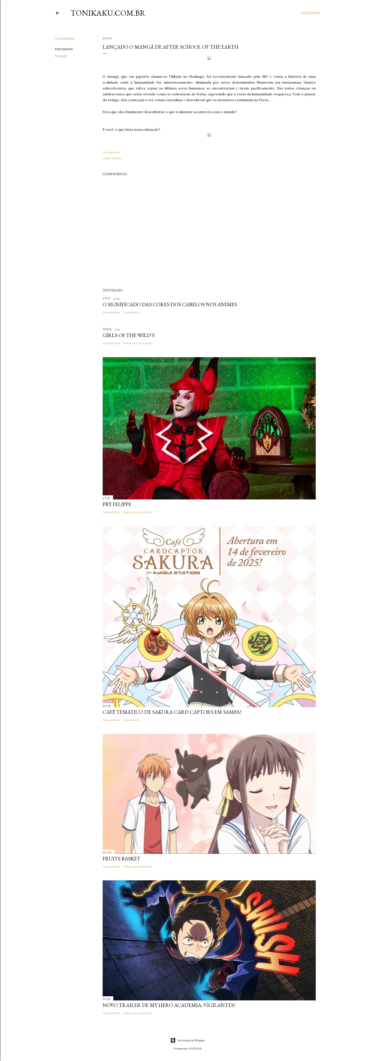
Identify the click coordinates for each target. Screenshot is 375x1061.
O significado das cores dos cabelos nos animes (170, 304)
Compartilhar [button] (64, 39)
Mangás (61, 56)
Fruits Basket (121, 858)
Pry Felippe (117, 504)
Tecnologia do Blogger (191, 1040)
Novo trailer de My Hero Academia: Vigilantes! (169, 1005)
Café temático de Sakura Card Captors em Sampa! (172, 712)
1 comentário (131, 312)
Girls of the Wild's (129, 335)
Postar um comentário (137, 343)
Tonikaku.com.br (108, 13)
